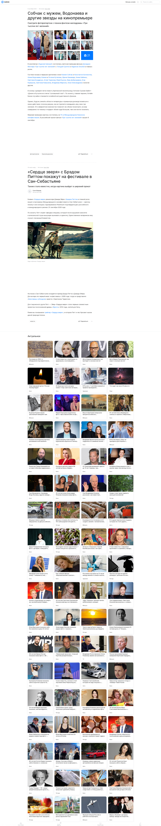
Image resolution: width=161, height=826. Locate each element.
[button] (40, 45)
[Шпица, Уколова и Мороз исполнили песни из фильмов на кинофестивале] (67, 755)
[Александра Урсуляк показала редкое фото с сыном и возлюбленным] (67, 621)
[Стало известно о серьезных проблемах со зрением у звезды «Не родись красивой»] (120, 541)
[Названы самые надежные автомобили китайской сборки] (93, 755)
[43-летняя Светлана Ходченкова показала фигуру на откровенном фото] (67, 594)
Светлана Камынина (43, 83)
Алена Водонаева (34, 77)
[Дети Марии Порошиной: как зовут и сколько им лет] (120, 353)
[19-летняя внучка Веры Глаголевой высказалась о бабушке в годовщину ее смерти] (120, 701)
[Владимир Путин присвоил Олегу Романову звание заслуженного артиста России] (93, 648)
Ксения (44, 77)
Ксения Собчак (67, 75)
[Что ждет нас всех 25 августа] (120, 380)
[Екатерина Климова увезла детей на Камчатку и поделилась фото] (93, 701)
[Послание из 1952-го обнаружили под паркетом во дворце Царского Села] (40, 353)
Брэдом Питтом (72, 199)
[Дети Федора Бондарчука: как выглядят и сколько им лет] (93, 353)
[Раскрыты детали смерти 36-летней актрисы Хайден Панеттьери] (67, 460)
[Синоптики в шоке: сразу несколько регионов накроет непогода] (67, 701)
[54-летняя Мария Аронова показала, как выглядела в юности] (40, 701)
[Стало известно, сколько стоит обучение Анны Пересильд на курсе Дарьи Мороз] (67, 675)
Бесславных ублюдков (37, 299)
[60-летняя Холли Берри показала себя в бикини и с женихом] (40, 755)
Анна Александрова (75, 83)
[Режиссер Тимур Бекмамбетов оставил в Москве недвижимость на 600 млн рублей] (40, 460)
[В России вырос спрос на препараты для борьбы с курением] (120, 433)
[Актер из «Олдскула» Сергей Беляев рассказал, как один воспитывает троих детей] (93, 541)
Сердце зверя (39, 199)
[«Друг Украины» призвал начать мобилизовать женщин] (93, 594)
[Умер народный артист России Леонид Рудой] (40, 380)
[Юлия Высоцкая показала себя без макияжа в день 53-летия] (40, 621)
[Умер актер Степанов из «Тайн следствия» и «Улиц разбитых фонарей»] (93, 782)
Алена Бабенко (81, 77)
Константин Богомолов (83, 75)
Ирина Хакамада (68, 77)
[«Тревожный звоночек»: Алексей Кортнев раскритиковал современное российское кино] (67, 648)
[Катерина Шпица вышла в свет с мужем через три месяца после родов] (120, 460)
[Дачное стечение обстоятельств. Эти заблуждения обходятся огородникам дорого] (67, 514)
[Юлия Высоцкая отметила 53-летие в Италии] (67, 728)
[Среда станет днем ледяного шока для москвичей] (120, 487)
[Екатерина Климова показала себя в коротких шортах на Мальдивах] (40, 675)
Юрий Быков (61, 80)
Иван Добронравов (74, 80)
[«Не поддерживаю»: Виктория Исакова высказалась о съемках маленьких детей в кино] (120, 594)
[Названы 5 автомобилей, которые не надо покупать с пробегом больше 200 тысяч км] (93, 675)
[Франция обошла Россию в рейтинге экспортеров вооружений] (93, 809)
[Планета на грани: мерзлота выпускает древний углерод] (67, 782)
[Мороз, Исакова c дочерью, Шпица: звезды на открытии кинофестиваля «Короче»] (120, 809)
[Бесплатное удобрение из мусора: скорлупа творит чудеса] (93, 728)
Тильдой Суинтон (63, 67)
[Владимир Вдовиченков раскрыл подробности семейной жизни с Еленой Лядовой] (93, 433)
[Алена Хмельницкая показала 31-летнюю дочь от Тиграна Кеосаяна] (120, 621)
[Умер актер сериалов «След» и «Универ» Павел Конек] (120, 675)
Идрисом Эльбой (78, 67)
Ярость (55, 307)
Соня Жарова (37, 190)
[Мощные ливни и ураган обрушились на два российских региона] (40, 514)
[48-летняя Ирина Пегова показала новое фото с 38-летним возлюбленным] (40, 648)
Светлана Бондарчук (35, 80)
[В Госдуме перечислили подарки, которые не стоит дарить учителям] (120, 514)
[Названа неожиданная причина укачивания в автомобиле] (40, 433)
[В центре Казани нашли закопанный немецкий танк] (40, 407)
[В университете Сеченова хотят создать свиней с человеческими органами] (93, 514)
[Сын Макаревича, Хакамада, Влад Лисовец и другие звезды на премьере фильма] (40, 487)
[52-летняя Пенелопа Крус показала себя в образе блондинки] (120, 755)
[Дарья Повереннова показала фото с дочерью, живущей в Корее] (40, 541)
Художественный (45, 64)
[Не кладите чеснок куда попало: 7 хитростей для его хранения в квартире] (67, 541)
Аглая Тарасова (50, 80)
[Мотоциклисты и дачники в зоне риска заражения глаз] (67, 809)
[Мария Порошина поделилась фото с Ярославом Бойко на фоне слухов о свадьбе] (67, 407)
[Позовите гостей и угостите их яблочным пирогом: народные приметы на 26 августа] (40, 809)
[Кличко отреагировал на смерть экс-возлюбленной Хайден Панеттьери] (40, 594)
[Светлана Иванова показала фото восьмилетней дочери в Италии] (120, 782)
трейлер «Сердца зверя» (54, 312)
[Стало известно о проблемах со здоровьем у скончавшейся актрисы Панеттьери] (67, 353)
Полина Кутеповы (55, 77)
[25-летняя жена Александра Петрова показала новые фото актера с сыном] (67, 487)
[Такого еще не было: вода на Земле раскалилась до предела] (93, 621)
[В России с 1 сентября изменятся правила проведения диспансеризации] (93, 380)
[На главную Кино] (6, 2)
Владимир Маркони (59, 83)
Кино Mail (47, 8)
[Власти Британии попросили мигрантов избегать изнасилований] (93, 407)
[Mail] (2, 2)
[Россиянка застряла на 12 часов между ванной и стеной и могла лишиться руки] (93, 567)
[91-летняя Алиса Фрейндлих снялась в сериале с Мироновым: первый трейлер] (120, 407)
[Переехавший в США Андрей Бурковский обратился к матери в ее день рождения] (67, 433)
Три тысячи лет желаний (45, 67)
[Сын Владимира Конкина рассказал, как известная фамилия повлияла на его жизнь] (93, 487)
